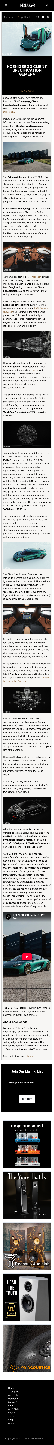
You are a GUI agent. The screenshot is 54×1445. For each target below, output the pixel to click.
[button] (37, 17)
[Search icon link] (47, 5)
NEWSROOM (27, 91)
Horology (13, 1398)
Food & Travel (11, 1414)
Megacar (36, 276)
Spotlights (25, 17)
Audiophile (13, 1391)
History (29, 1056)
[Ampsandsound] (27, 1144)
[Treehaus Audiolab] (27, 1246)
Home (11, 1388)
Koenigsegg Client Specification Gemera (27, 70)
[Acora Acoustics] (27, 1297)
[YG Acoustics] (27, 1348)
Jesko (35, 370)
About (11, 1423)
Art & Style (13, 1409)
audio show (9, 112)
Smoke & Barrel (12, 1404)
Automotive (10, 17)
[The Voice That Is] (27, 1195)
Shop (11, 1419)
